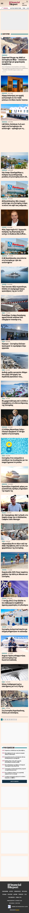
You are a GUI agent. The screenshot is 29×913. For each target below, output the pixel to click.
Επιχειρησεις (17, 891)
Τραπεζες (20, 894)
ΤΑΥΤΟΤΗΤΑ (17, 903)
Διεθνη (15, 894)
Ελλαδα (4, 894)
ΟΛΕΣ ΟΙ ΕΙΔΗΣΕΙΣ (14, 781)
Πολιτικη (10, 894)
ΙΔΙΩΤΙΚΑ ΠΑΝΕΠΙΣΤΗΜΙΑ (15, 8)
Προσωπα (24, 891)
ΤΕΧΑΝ (23, 8)
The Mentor (11, 897)
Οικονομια (5, 891)
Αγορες (11, 891)
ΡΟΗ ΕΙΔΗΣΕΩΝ (24, 4)
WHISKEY (17, 910)
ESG (26, 894)
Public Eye (18, 897)
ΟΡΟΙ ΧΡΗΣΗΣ (12, 903)
